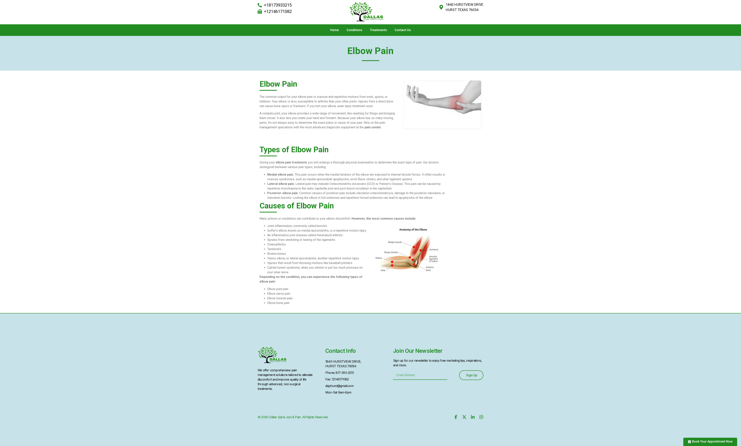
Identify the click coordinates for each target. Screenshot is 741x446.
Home (334, 30)
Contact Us (403, 30)
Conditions (354, 30)
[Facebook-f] (456, 417)
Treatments (378, 30)
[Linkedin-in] (473, 417)
